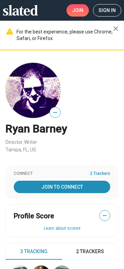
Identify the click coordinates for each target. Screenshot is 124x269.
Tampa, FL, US (21, 149)
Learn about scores (62, 228)
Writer (30, 142)
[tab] (34, 251)
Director (14, 142)
